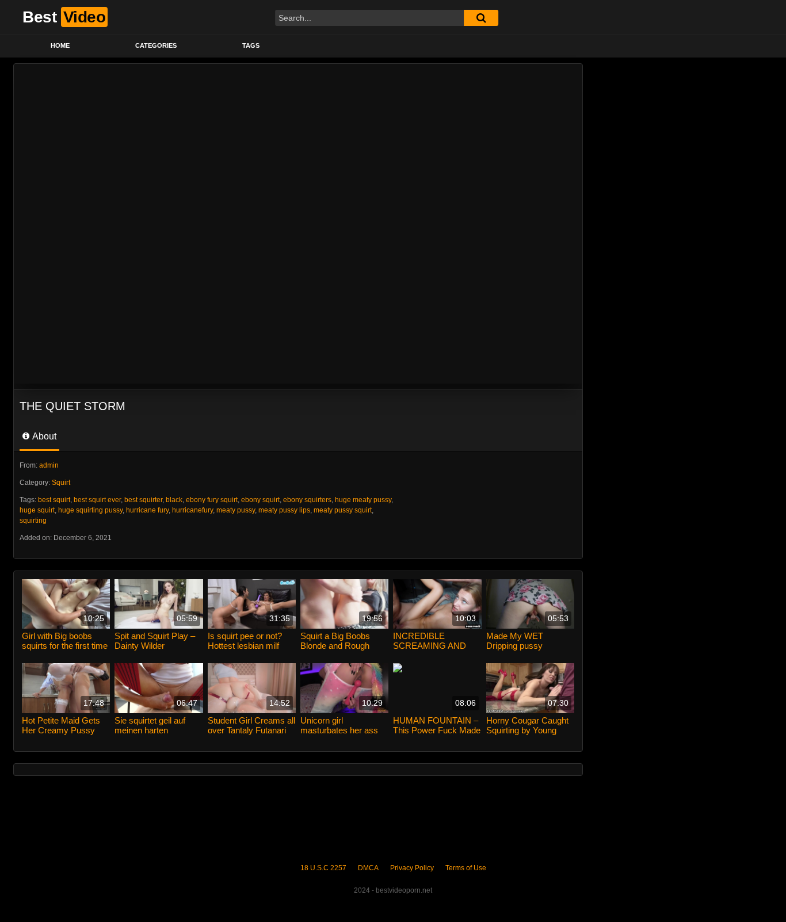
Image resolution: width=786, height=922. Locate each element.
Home (60, 45)
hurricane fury (147, 510)
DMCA (368, 868)
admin (49, 465)
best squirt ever (97, 500)
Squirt (61, 483)
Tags (251, 45)
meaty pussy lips (284, 510)
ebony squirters (307, 500)
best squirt (54, 500)
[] (481, 18)
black (174, 500)
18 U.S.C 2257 (323, 868)
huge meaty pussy (363, 500)
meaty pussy (235, 510)
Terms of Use (465, 868)
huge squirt (37, 510)
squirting (33, 521)
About (43, 436)
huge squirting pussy (90, 510)
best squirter (143, 500)
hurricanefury (192, 510)
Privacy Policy (412, 868)
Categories (156, 45)
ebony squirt (260, 500)
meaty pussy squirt (343, 510)
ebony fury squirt (212, 500)
